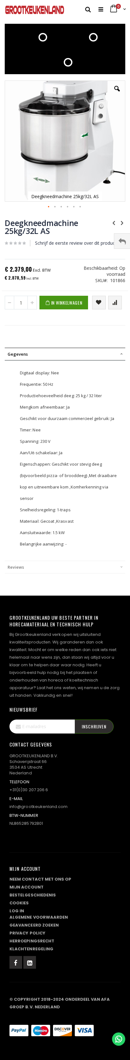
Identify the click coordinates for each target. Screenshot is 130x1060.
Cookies (19, 903)
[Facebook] (15, 962)
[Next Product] (121, 222)
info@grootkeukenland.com (38, 807)
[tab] (65, 354)
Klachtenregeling (31, 949)
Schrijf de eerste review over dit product (75, 243)
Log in (16, 911)
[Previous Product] (113, 222)
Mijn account (26, 887)
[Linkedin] (29, 962)
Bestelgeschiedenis (32, 895)
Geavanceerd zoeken (34, 925)
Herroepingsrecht (31, 941)
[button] (117, 93)
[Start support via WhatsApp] (118, 1039)
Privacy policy (27, 933)
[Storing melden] (65, 1017)
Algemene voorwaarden (38, 917)
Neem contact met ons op (40, 879)
